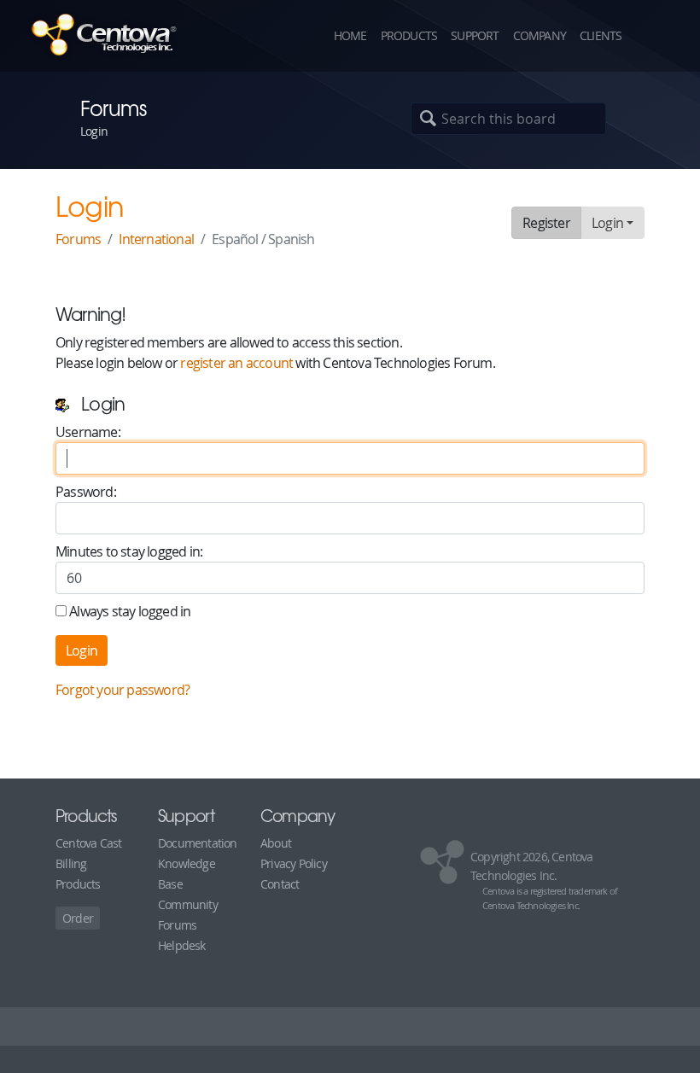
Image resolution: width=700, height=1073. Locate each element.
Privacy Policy (293, 863)
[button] (657, 36)
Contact (279, 884)
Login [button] (607, 222)
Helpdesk (182, 945)
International (156, 239)
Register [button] (546, 222)
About (275, 843)
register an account (236, 362)
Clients (600, 35)
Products (409, 35)
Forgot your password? (122, 689)
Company (539, 35)
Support (475, 35)
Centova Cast (88, 843)
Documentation (197, 843)
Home (350, 35)
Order (77, 918)
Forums (78, 239)
